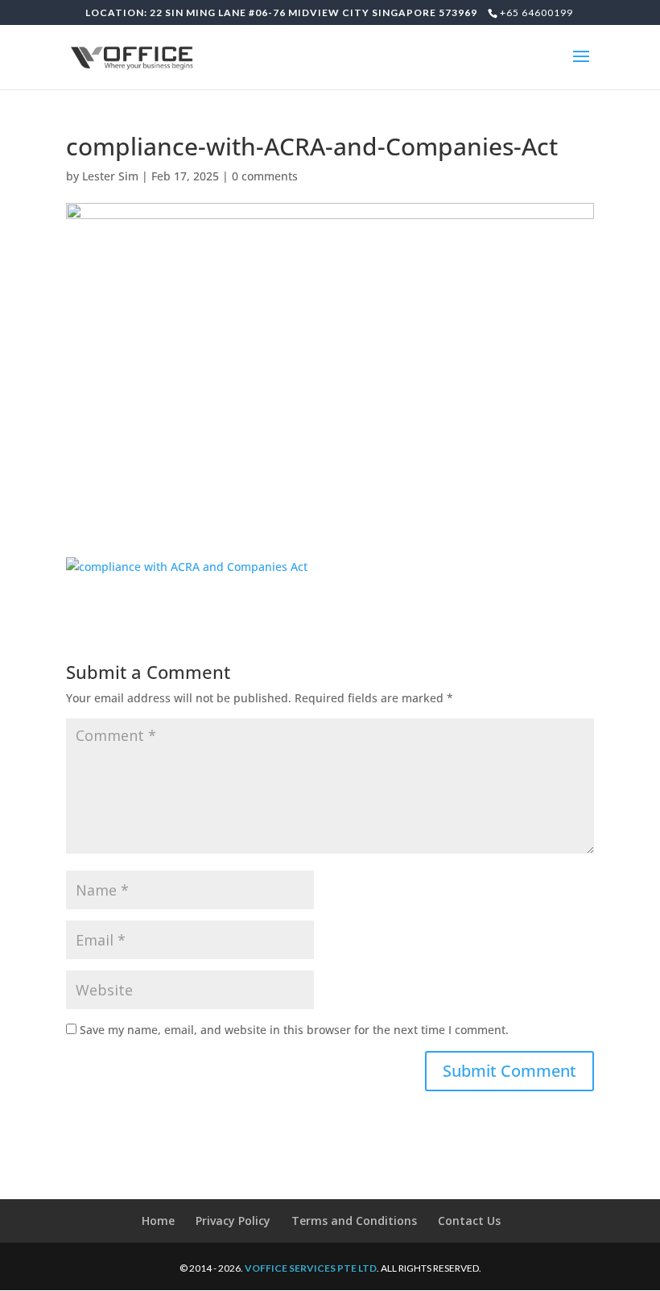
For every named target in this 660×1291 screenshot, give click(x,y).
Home (158, 1220)
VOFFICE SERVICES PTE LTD (311, 1268)
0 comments (265, 176)
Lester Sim (110, 176)
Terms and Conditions (354, 1220)
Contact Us (469, 1220)
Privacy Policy (233, 1220)
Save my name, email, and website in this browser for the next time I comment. (294, 1029)
